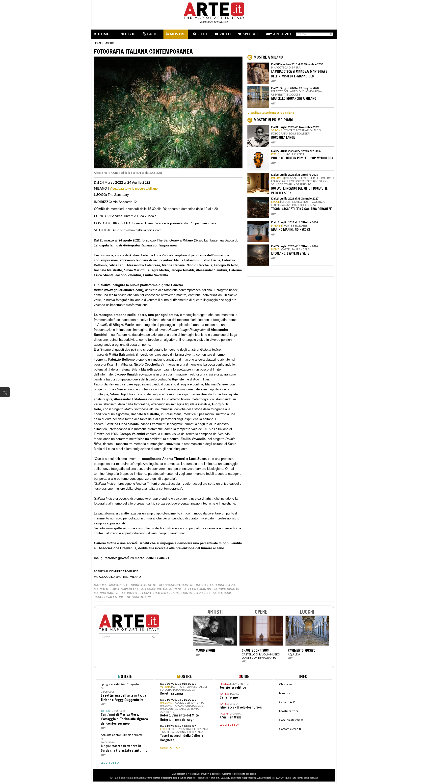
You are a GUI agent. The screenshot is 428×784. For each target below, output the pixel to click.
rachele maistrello (111, 585)
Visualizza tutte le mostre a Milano (134, 188)
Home (103, 34)
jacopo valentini (108, 597)
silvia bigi (202, 593)
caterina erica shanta (173, 593)
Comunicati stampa (291, 719)
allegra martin (198, 589)
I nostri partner (288, 711)
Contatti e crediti (290, 728)
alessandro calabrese (162, 589)
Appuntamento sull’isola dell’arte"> (124, 743)
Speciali (251, 34)
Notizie (127, 34)
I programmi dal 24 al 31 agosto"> (123, 692)
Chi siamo (285, 684)
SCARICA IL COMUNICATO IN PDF (116, 571)
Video (225, 34)
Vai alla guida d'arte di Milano (117, 576)
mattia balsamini (210, 585)
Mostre (177, 34)
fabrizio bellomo (137, 593)
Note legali (193, 774)
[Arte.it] (214, 10)
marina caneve (107, 593)
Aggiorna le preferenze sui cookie (239, 774)
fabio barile (223, 593)
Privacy (205, 774)
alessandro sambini (176, 585)
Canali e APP (287, 702)
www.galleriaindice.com (124, 528)
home (98, 42)
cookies (216, 774)
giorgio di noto (144, 585)
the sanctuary (138, 597)
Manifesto (285, 693)
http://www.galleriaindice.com (140, 230)
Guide (153, 34)
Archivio (282, 34)
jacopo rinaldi (227, 589)
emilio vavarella (124, 589)
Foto (202, 34)
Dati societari (178, 774)
